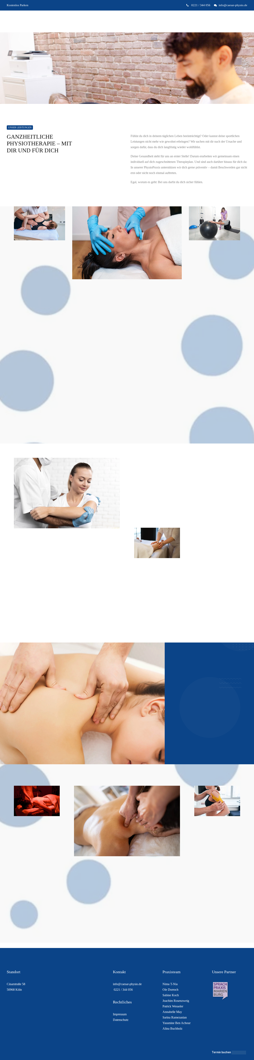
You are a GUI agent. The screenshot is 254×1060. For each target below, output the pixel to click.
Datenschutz (120, 1019)
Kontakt (149, 21)
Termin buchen (222, 1052)
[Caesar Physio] (24, 21)
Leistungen (132, 21)
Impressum (120, 1014)
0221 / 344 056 (200, 5)
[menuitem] (199, 5)
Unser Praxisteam (108, 21)
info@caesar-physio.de (233, 5)
